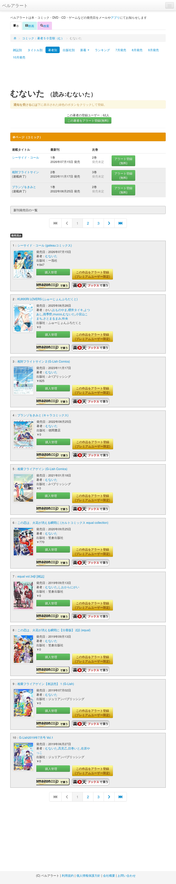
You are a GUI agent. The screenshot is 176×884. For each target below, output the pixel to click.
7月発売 (120, 50)
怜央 (65, 318)
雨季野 (47, 314)
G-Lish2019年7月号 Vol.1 (36, 737)
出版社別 (69, 50)
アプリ (115, 17)
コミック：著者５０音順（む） (43, 38)
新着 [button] (83, 50)
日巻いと (74, 748)
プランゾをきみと (24, 187)
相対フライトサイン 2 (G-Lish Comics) (43, 361)
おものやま (59, 310)
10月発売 (19, 57)
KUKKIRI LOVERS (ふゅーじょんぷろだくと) (47, 299)
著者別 (52, 50)
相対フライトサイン (25, 172)
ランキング (102, 50)
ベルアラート (15, 5)
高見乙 (62, 748)
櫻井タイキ (75, 310)
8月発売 (137, 50)
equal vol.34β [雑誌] (30, 576)
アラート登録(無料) (123, 160)
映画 (31, 26)
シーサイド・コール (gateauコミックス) (44, 245)
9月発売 (153, 50)
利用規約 (68, 875)
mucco (57, 314)
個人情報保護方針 (88, 875)
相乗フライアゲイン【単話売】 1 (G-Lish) (45, 684)
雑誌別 (17, 50)
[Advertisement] (88, 76)
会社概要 (109, 875)
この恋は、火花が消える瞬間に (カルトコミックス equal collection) (62, 522)
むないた (51, 256)
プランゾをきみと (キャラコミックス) (42, 415)
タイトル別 (34, 50)
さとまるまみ (52, 318)
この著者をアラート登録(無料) (88, 120)
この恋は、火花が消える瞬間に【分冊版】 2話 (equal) (54, 630)
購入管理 (51, 272)
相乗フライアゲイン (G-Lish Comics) (42, 469)
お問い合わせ (127, 875)
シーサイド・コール (25, 157)
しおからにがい (68, 587)
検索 (46, 26)
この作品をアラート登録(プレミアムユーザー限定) (92, 274)
